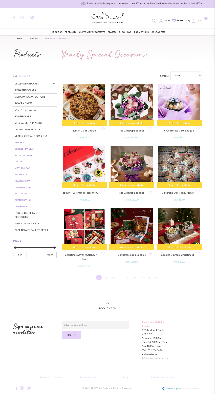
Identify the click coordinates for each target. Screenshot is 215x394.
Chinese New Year (24, 149)
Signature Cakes (25, 90)
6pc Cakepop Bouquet (131, 192)
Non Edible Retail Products (26, 215)
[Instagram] (24, 17)
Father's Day (22, 174)
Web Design (172, 388)
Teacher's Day (23, 181)
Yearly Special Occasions (56, 38)
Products (34, 38)
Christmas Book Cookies (132, 254)
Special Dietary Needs (28, 123)
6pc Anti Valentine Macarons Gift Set (84, 192)
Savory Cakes (23, 103)
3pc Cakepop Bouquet (131, 130)
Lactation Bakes (25, 109)
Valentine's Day (23, 155)
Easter (19, 161)
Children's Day (23, 187)
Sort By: (164, 75)
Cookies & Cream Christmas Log (179, 254)
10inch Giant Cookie (84, 130)
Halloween (21, 193)
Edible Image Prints (27, 223)
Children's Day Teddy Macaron (179, 192)
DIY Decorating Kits (27, 129)
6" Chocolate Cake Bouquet (179, 130)
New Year (20, 142)
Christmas (21, 206)
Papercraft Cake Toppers (31, 230)
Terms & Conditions (51, 377)
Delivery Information (163, 377)
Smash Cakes (23, 116)
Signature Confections (30, 96)
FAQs (125, 377)
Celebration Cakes (27, 83)
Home (19, 38)
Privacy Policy (88, 377)
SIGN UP (71, 335)
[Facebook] (15, 17)
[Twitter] (34, 17)
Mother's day (22, 168)
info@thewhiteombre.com (155, 358)
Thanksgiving (23, 200)
